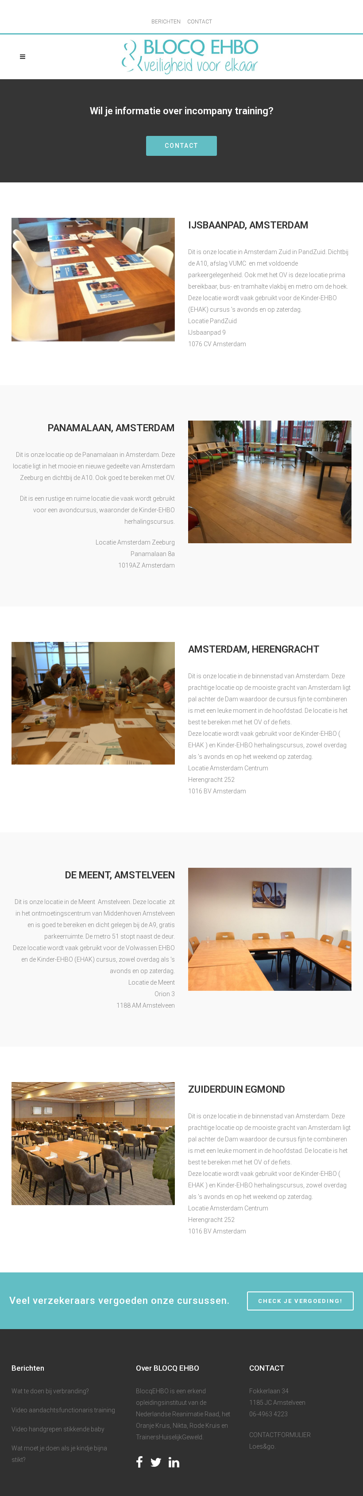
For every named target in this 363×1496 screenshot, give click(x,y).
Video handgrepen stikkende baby (58, 1429)
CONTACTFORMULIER (280, 1434)
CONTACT (199, 22)
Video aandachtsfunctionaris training (63, 1410)
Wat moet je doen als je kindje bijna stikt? (59, 1454)
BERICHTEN (166, 22)
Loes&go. (262, 1446)
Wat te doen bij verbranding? (50, 1391)
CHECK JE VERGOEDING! (300, 1301)
